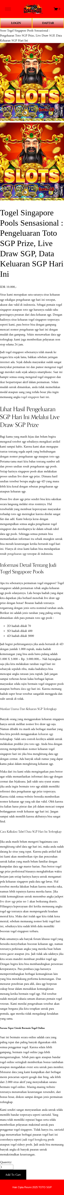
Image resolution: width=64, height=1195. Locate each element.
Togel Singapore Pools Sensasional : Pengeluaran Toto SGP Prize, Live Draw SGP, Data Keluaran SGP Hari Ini (31, 35)
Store (3, 31)
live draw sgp (8, 901)
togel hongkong (37, 1140)
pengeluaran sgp (16, 554)
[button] (13, 1175)
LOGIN (16, 23)
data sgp (26, 689)
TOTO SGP (45, 1187)
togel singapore (30, 397)
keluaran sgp (45, 734)
